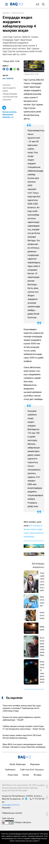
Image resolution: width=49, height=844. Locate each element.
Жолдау (37, 774)
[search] (43, 4)
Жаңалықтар (18, 13)
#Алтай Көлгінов (10, 97)
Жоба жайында (17, 764)
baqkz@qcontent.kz (10, 805)
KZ (37, 4)
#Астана (6, 85)
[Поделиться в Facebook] (4, 69)
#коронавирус (9, 88)
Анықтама (13, 774)
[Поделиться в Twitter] (11, 69)
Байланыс (10, 769)
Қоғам (26, 774)
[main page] (21, 4)
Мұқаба (6, 13)
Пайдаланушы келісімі (12, 813)
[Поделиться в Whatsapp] (14, 69)
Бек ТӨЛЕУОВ (8, 78)
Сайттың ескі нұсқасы (32, 769)
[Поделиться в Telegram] (7, 69)
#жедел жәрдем (10, 94)
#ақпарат (7, 100)
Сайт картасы (8, 818)
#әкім (5, 91)
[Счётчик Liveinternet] (7, 822)
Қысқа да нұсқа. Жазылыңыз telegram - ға (9, 114)
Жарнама (35, 764)
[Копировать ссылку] (18, 69)
